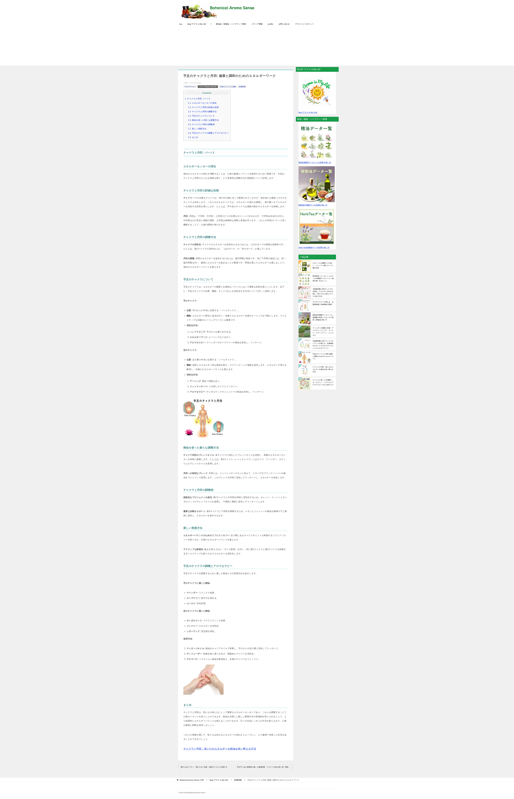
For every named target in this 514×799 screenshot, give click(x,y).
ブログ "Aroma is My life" (208, 87)
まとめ (193, 137)
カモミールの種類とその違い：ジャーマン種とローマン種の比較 (323, 265)
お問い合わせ (284, 24)
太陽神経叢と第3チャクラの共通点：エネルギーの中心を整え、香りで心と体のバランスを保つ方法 (323, 292)
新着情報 (242, 87)
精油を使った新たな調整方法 (203, 120)
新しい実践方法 (197, 128)
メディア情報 (256, 24)
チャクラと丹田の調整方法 (202, 111)
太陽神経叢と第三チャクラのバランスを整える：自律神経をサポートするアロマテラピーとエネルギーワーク (323, 344)
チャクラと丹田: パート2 (197, 98)
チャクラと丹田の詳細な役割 (203, 107)
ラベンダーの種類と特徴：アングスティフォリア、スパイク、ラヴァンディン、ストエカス (323, 331)
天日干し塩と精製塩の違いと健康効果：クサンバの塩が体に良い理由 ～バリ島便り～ (265, 767)
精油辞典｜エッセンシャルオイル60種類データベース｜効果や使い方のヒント (323, 278)
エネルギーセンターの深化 (202, 103)
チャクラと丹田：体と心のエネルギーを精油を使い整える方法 (323, 369)
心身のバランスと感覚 (228, 87)
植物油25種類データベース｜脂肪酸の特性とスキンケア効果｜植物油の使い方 (323, 317)
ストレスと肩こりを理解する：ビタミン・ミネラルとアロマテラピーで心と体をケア (323, 382)
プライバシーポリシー (304, 24)
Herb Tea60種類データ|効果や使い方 (314, 247)
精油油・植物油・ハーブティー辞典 (231, 24)
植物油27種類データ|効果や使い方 (312, 205)
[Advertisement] (257, 47)
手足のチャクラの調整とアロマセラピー (208, 133)
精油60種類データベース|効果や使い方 (314, 162)
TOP (192, 780)
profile (270, 24)
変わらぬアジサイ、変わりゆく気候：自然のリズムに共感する (204, 767)
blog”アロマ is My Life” (197, 24)
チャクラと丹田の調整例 (201, 124)
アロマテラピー (190, 87)
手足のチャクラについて (201, 116)
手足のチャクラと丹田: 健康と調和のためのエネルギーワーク (323, 356)
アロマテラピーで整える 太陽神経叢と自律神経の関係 (323, 303)
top (180, 24)
